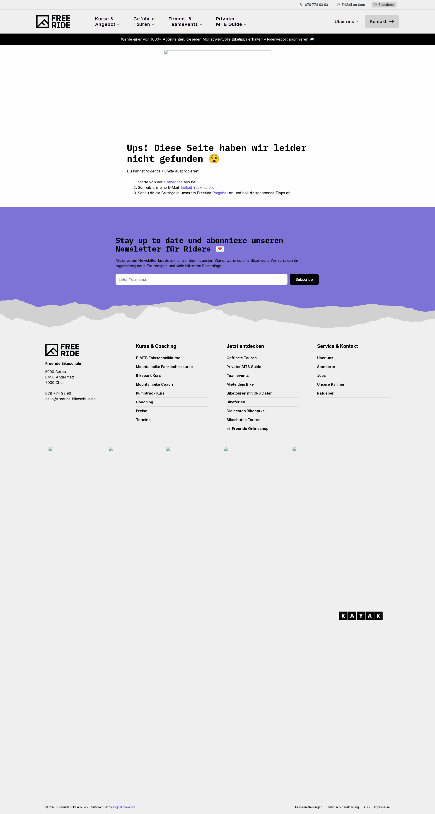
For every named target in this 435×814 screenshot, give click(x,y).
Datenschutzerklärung (343, 807)
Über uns (325, 358)
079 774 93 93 (58, 393)
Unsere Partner (331, 384)
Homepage (173, 182)
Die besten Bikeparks (246, 411)
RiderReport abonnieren (287, 39)
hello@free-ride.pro (198, 187)
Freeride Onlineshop (250, 428)
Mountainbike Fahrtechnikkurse (164, 366)
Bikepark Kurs (148, 375)
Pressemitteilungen (308, 807)
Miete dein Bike (240, 384)
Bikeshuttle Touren (244, 419)
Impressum (382, 807)
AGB (366, 807)
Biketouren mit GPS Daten (250, 393)
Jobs (321, 375)
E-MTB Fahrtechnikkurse (158, 358)
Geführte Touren (242, 358)
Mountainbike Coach (154, 384)
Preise (141, 411)
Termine (143, 419)
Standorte (326, 366)
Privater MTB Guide (244, 366)
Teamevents (238, 375)
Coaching (144, 402)
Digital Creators (124, 807)
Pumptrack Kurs (150, 393)
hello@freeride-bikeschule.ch (70, 399)
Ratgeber (220, 193)
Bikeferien (236, 402)
